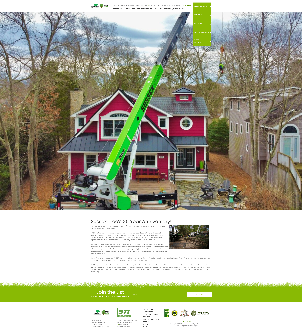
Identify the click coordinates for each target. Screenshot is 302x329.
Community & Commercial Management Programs (202, 41)
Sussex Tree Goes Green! (201, 32)
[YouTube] (188, 5)
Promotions (198, 24)
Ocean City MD (193, 326)
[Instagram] (185, 5)
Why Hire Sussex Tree (200, 6)
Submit (199, 294)
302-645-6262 (176, 6)
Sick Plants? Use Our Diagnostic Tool (202, 15)
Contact (186, 9)
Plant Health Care (144, 9)
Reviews (146, 324)
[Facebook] (183, 5)
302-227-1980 (153, 6)
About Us (158, 9)
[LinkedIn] (190, 5)
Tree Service (117, 9)
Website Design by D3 (182, 326)
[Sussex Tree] (100, 6)
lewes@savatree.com (124, 326)
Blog (145, 327)
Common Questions (172, 9)
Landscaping (130, 9)
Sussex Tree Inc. (186, 324)
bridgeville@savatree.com (100, 326)
